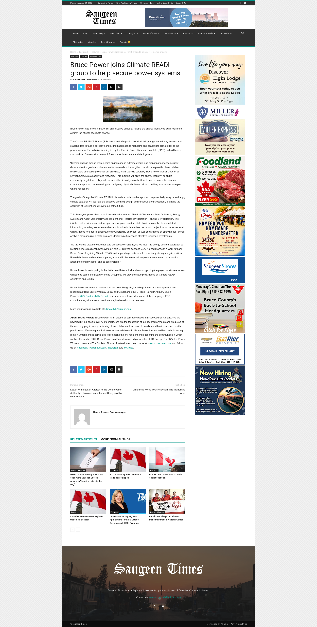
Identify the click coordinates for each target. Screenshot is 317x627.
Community (97, 33)
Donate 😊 (125, 42)
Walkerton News (147, 3)
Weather (92, 42)
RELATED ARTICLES (83, 439)
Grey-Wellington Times (126, 3)
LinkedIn (101, 347)
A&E (85, 33)
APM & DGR (170, 33)
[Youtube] (245, 3)
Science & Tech (205, 33)
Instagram (113, 347)
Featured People (78, 470)
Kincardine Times (105, 3)
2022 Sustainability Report (94, 296)
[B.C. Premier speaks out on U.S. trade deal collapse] (128, 459)
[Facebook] (241, 3)
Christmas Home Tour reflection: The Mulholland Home (159, 391)
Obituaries (78, 42)
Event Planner (108, 42)
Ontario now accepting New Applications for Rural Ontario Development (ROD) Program (124, 519)
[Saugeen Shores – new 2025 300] (220, 281)
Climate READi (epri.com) (118, 309)
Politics (186, 33)
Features (95, 52)
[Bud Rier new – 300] (220, 363)
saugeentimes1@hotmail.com (165, 597)
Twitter (92, 347)
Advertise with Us (165, 3)
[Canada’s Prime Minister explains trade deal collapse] (88, 501)
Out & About (226, 33)
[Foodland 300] (220, 204)
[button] (243, 33)
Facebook (82, 347)
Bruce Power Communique (86, 79)
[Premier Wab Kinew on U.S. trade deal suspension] (167, 459)
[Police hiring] (220, 414)
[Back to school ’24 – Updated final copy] (220, 332)
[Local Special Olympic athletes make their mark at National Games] (167, 501)
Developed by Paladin (217, 624)
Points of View (150, 33)
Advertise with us (239, 624)
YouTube (128, 347)
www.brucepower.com (160, 343)
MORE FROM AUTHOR (115, 439)
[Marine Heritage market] (220, 255)
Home (76, 33)
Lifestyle (131, 33)
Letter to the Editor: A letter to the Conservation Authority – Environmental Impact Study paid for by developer (96, 393)
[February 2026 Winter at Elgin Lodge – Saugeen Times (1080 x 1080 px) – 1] (220, 104)
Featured (115, 33)
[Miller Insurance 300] (220, 154)
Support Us (181, 3)
